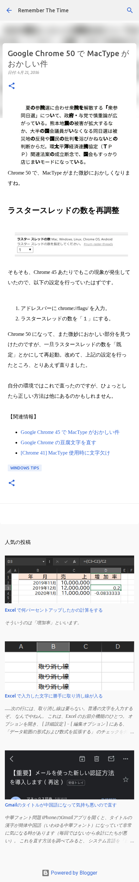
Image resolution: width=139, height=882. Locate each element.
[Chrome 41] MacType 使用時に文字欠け (65, 453)
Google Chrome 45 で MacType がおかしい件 (70, 432)
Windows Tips (24, 468)
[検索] (130, 10)
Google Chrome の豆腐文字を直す (58, 442)
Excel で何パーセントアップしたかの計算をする (54, 610)
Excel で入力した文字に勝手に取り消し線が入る (54, 695)
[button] (12, 86)
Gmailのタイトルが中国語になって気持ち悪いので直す (61, 804)
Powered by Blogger (73, 873)
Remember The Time (43, 10)
